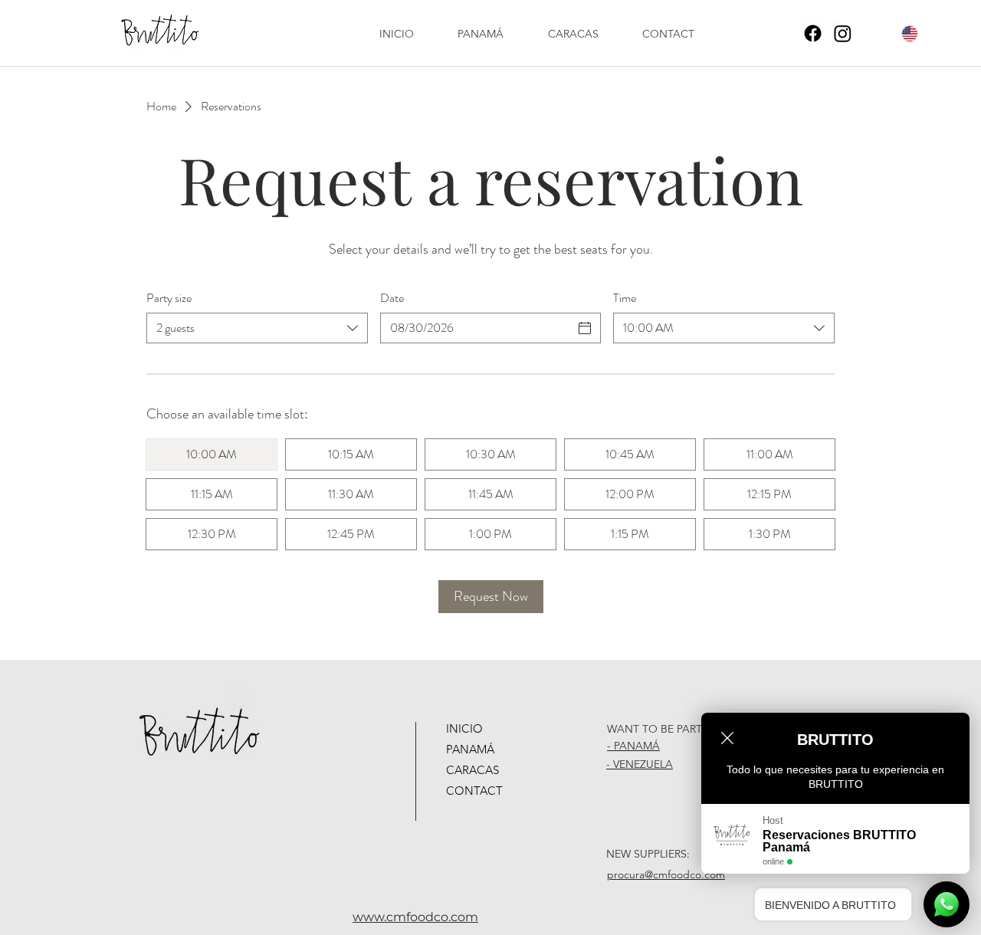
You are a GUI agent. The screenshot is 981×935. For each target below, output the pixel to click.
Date (392, 298)
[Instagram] (843, 33)
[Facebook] (813, 33)
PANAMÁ (470, 749)
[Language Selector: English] (900, 33)
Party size (169, 298)
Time (624, 298)
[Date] (585, 328)
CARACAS (472, 770)
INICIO (464, 728)
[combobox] (257, 328)
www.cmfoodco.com (415, 917)
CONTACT (474, 790)
